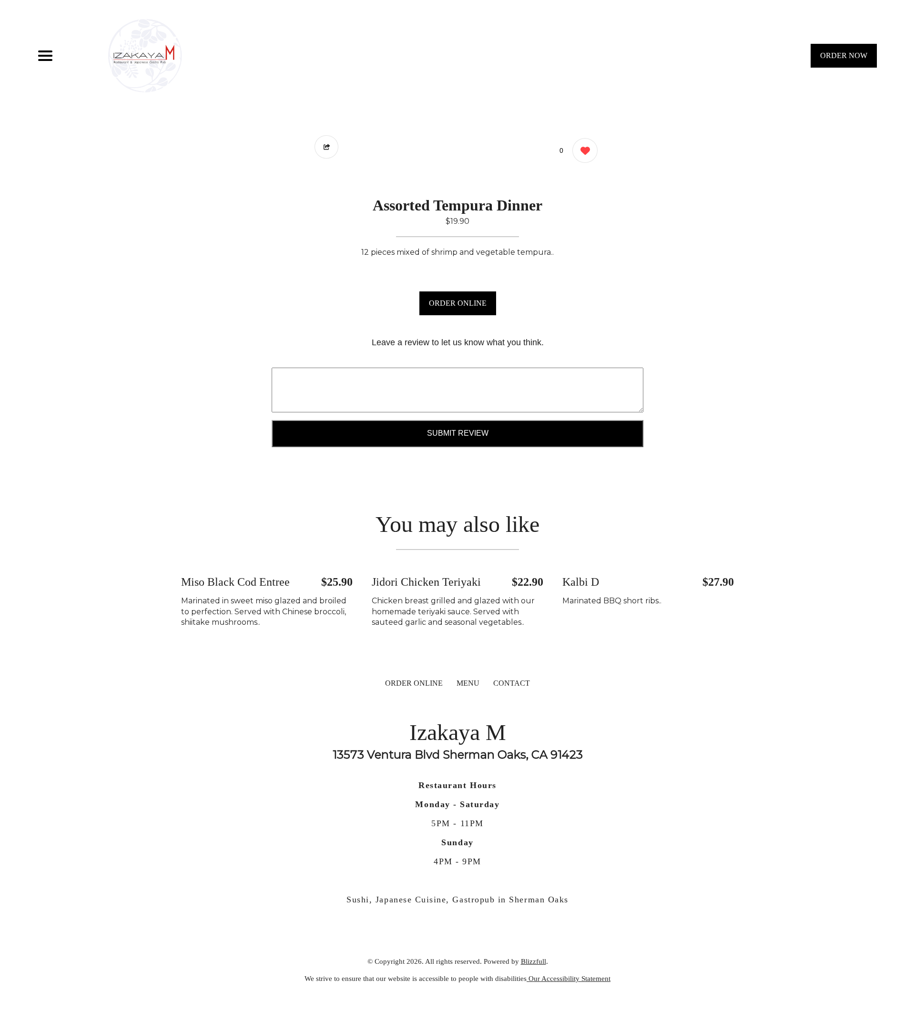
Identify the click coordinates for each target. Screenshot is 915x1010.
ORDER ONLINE (458, 303)
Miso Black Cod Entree (235, 582)
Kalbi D (580, 582)
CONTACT (511, 683)
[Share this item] (326, 147)
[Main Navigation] (45, 55)
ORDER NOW (843, 55)
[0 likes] (582, 150)
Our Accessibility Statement (568, 978)
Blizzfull (533, 961)
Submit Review (457, 433)
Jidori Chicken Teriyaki (426, 582)
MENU (468, 683)
